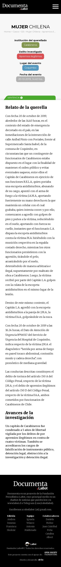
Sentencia (13, 97)
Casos (16, 31)
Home (7, 31)
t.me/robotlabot (44, 503)
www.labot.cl (14, 503)
